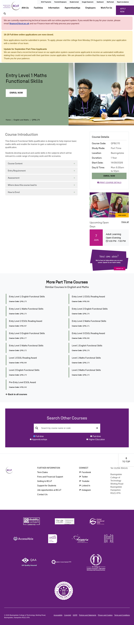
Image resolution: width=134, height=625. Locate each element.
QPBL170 (36, 120)
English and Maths (21, 120)
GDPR (75, 615)
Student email (74, 2)
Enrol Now (16, 93)
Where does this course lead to (22, 185)
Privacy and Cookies (105, 615)
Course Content (15, 163)
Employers (90, 8)
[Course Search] (97, 428)
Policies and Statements (87, 615)
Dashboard (100, 2)
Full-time (40, 436)
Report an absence (123, 2)
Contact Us (42, 494)
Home (8, 120)
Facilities (38, 8)
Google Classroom (87, 2)
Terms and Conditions (122, 615)
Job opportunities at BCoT (49, 490)
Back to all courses (17, 394)
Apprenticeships (72, 8)
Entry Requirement (17, 170)
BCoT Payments (46, 2)
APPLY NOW (123, 10)
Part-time (97, 436)
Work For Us (106, 8)
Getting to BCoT (44, 481)
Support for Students (46, 485)
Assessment (13, 178)
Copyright (67, 615)
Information (53, 8)
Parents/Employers (60, 2)
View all (125, 222)
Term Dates (42, 472)
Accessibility (58, 615)
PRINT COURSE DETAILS (110, 182)
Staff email (110, 2)
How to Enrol (14, 192)
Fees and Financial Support (50, 477)
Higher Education (97, 439)
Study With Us (22, 8)
